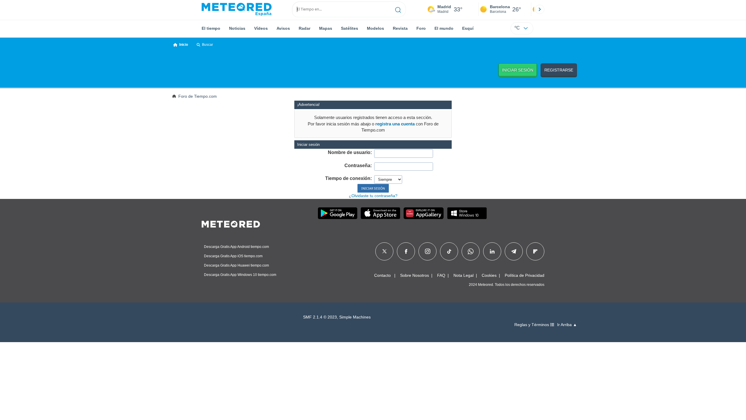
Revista (400, 28)
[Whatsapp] (471, 251)
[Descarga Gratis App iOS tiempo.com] (380, 213)
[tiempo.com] (237, 9)
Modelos (375, 28)
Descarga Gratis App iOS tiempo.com (233, 256)
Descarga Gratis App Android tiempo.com (236, 247)
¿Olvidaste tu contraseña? (373, 195)
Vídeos (261, 28)
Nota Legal (463, 275)
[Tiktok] (449, 251)
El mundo (443, 28)
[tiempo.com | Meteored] (231, 223)
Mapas (325, 28)
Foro (421, 28)
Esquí (468, 28)
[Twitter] (384, 251)
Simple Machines (355, 317)
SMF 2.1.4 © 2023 (320, 317)
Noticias (237, 28)
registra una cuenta (395, 123)
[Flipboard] (535, 251)
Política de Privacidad (524, 275)
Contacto (382, 275)
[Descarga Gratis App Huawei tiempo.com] (424, 213)
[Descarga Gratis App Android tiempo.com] (337, 213)
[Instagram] (427, 251)
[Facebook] (406, 251)
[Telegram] (513, 251)
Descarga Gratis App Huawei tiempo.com (236, 265)
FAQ (441, 275)
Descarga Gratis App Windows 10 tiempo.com (240, 275)
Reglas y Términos (532, 325)
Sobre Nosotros (414, 275)
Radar (304, 28)
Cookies (489, 275)
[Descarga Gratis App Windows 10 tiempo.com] (467, 213)
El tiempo (211, 28)
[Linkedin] (492, 251)
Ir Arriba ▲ (567, 325)
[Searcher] (398, 9)
